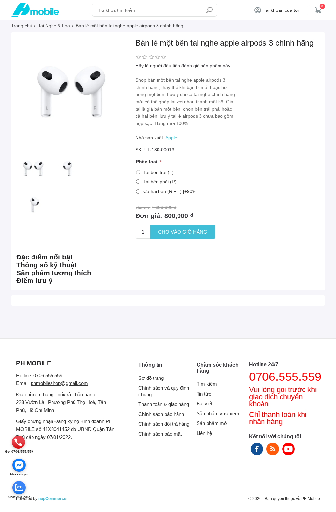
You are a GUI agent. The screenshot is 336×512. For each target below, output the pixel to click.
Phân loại (147, 162)
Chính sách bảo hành (161, 414)
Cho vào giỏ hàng (182, 232)
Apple (171, 137)
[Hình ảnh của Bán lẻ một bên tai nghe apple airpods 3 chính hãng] (32, 168)
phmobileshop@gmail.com (59, 383)
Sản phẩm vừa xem (218, 413)
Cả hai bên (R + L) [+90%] (170, 191)
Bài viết (204, 403)
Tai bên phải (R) (160, 181)
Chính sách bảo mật (160, 434)
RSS (272, 449)
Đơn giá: (149, 215)
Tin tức (204, 394)
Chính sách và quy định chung (163, 391)
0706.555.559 (47, 375)
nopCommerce (52, 498)
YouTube (288, 449)
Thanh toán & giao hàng (163, 404)
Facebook (257, 449)
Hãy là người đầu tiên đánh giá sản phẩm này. (183, 65)
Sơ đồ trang (151, 378)
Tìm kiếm (209, 10)
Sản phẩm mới (212, 423)
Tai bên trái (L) (158, 172)
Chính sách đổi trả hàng (163, 424)
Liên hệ (204, 433)
